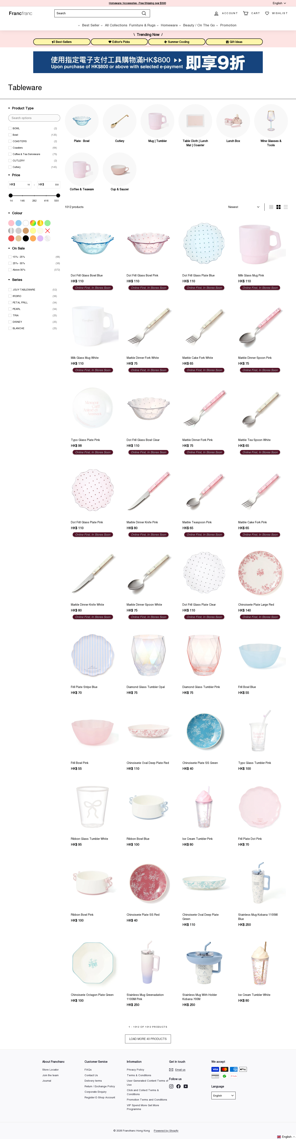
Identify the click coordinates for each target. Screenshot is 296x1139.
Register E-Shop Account (100, 1097)
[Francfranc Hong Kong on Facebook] (178, 1086)
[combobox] (102, 13)
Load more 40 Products (148, 1039)
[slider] (10, 195)
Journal (46, 1080)
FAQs (88, 1069)
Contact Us (91, 1075)
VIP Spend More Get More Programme (143, 1107)
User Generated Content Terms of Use (147, 1082)
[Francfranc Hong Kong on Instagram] (171, 1086)
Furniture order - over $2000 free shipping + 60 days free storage (137, 3)
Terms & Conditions (139, 1075)
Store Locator (50, 1069)
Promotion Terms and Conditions (147, 1099)
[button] (286, 1137)
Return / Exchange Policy (100, 1086)
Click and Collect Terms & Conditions (143, 1092)
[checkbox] (35, 128)
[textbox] (34, 118)
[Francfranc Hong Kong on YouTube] (186, 1086)
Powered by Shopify (166, 1130)
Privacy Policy (135, 1069)
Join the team (50, 1075)
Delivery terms (93, 1080)
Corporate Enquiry (96, 1091)
